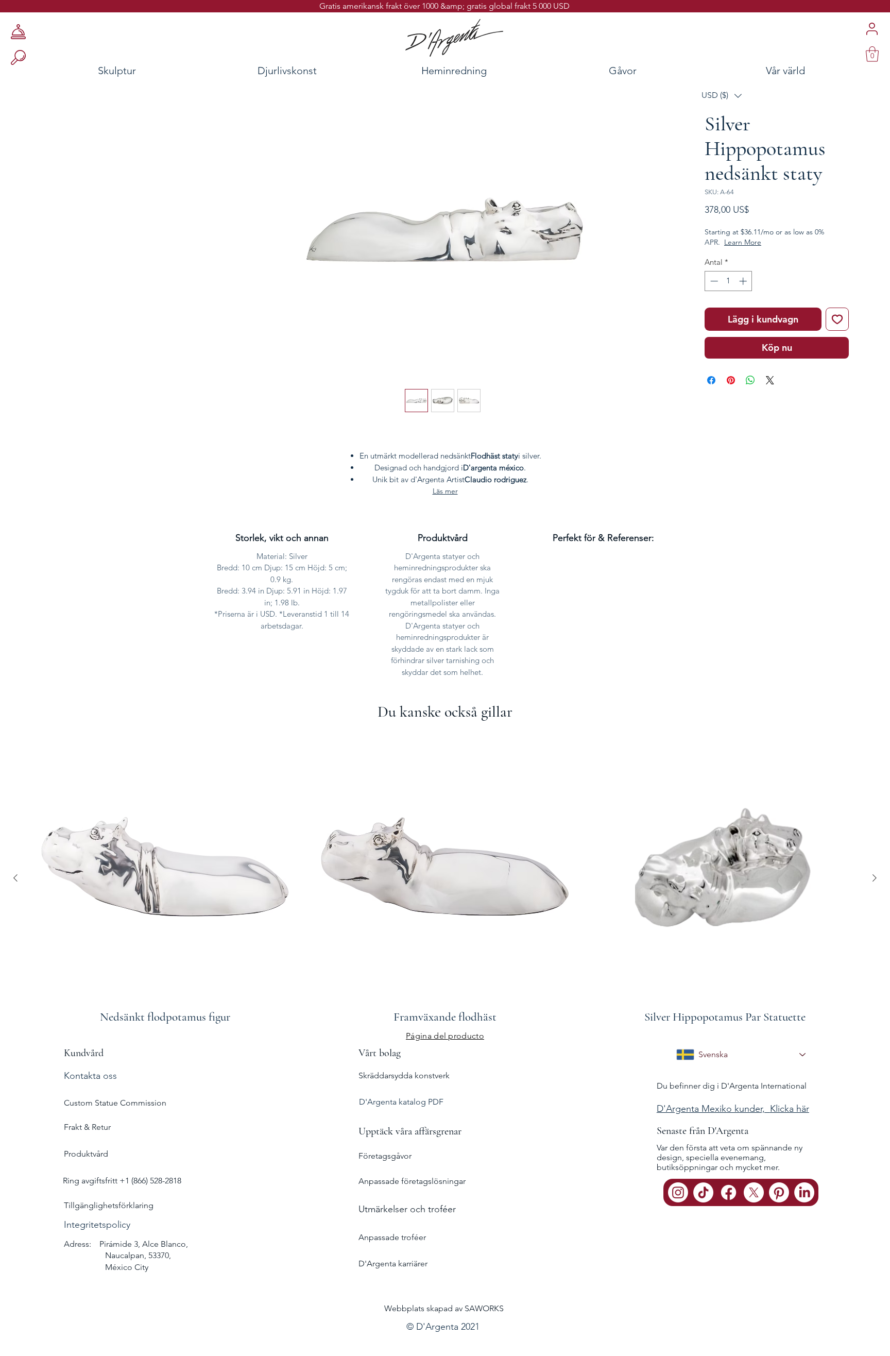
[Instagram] (678, 1192)
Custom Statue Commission (115, 1103)
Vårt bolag (379, 1053)
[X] (754, 1192)
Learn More (742, 242)
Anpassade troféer (392, 1237)
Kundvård (84, 1053)
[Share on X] (770, 380)
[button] (721, 95)
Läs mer (445, 491)
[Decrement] (713, 281)
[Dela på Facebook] (711, 380)
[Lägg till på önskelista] (837, 319)
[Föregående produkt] (15, 878)
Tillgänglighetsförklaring (108, 1205)
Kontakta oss (90, 1075)
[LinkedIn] (804, 1192)
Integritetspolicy (97, 1224)
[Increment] (744, 281)
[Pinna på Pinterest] (731, 380)
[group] (445, 877)
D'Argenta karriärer (392, 1263)
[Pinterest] (779, 1192)
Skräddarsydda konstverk (404, 1075)
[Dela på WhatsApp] (750, 380)
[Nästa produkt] (874, 878)
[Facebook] (728, 1192)
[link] (872, 54)
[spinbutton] (728, 281)
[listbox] (721, 95)
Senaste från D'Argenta (702, 1131)
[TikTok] (703, 1192)
